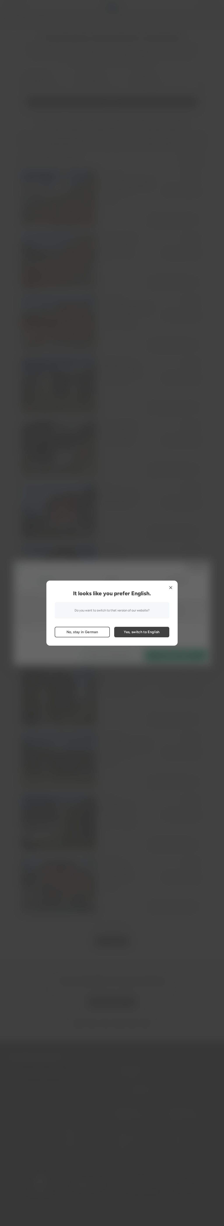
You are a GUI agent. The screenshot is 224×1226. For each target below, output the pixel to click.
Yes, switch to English (141, 632)
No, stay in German (82, 632)
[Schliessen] (170, 587)
